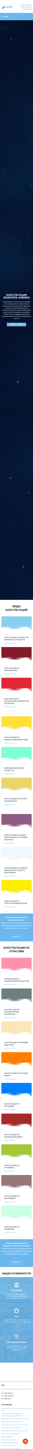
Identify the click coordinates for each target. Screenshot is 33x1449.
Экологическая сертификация (10, 1434)
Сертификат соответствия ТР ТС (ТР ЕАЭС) (14, 1425)
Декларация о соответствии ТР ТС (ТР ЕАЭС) (15, 1419)
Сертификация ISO (7, 1436)
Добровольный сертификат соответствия (14, 1430)
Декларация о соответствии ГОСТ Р (12, 1421)
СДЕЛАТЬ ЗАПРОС (9, 643)
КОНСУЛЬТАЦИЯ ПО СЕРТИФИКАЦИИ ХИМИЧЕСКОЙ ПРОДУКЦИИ (16, 701)
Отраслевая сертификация (9, 1443)
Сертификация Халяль (8, 1440)
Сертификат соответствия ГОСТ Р (12, 1428)
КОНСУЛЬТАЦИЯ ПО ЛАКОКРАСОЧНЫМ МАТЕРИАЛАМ (11, 1012)
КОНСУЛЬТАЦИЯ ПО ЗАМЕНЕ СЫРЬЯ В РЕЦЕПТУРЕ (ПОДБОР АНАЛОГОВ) (16, 837)
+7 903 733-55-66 (26, 5)
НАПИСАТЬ (16, 936)
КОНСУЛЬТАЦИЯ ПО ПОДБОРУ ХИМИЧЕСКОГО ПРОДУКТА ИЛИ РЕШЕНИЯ (15, 870)
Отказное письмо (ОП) (8, 1445)
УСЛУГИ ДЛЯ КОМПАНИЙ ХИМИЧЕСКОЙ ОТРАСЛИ (16, 1389)
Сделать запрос (16, 324)
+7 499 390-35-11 (26, 7)
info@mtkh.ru (27, 9)
